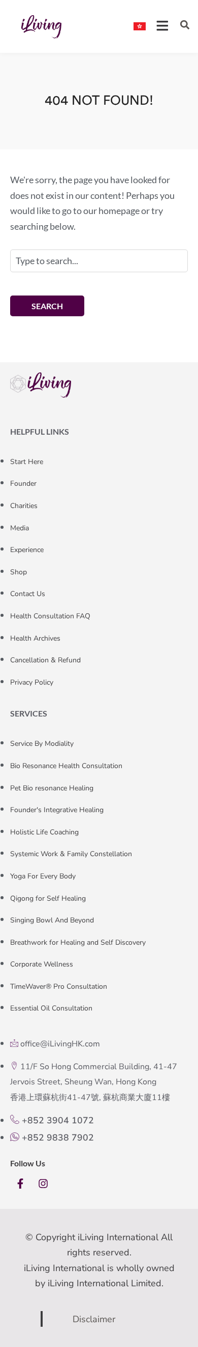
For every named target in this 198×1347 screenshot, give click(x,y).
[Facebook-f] (20, 1183)
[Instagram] (43, 1183)
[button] (184, 25)
